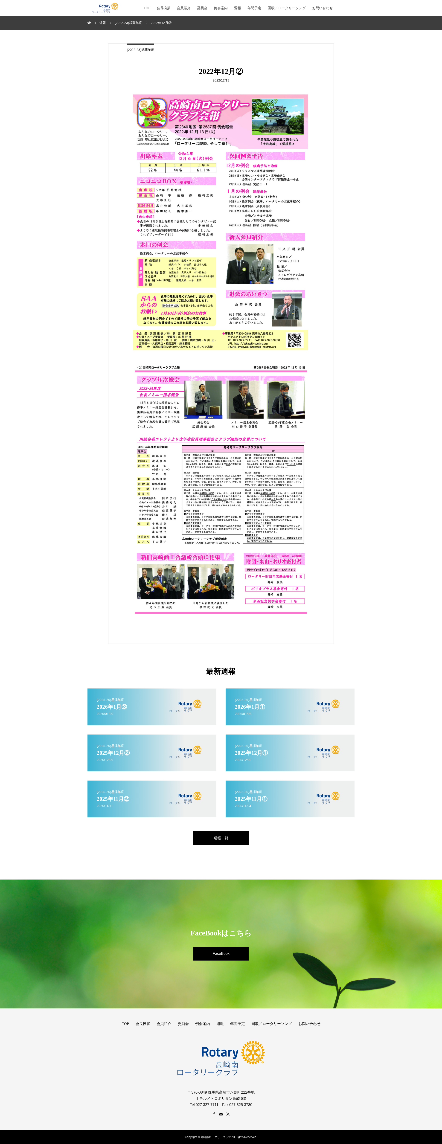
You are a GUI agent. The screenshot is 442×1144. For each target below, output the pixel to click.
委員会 (202, 8)
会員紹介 (184, 8)
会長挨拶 (163, 8)
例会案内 (221, 8)
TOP (147, 8)
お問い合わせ (322, 8)
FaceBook (221, 953)
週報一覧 (221, 838)
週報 (237, 8)
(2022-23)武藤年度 (140, 50)
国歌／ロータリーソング (287, 8)
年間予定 (254, 8)
